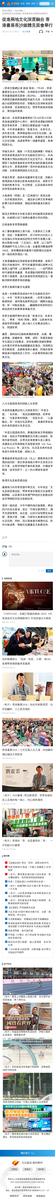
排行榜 (6, 856)
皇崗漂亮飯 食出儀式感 (20, 930)
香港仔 (27, 1169)
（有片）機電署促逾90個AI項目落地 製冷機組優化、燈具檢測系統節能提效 (29, 876)
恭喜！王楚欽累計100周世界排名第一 (26, 881)
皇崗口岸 (15, 4)
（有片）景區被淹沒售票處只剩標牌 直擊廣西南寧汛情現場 (29, 902)
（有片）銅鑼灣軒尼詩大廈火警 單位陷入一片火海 (29, 887)
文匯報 (14, 1169)
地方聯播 (19, 11)
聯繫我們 (14, 1196)
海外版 (41, 1169)
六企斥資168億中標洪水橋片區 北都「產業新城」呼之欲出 (29, 913)
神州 (33, 4)
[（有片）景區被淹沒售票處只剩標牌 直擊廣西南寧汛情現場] (27, 1051)
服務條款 (40, 1196)
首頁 (23, 4)
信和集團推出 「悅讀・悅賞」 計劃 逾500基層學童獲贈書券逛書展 (26, 661)
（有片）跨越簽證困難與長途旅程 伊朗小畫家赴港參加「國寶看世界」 (26, 1033)
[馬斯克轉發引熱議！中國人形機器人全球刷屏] (27, 1086)
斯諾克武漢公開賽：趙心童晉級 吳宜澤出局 (29, 943)
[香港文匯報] (3, 3)
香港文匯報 (7, 11)
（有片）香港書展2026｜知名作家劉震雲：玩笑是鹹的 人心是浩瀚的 (27, 706)
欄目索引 (25, 1153)
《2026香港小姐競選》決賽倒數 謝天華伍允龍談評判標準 (29, 951)
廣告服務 (27, 1196)
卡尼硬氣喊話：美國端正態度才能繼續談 (28, 919)
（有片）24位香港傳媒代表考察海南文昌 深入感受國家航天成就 (29, 894)
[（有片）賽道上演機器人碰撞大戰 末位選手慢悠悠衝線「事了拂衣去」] (27, 981)
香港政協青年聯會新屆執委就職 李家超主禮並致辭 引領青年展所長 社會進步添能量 (29, 925)
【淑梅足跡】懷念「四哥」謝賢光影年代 (28, 863)
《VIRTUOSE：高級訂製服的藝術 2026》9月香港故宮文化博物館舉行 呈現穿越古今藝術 (27, 616)
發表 (49, 571)
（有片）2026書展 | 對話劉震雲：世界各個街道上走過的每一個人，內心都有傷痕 (27, 797)
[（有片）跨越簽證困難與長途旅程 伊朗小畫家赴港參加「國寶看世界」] (27, 1016)
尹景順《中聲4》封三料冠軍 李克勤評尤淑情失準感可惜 (29, 936)
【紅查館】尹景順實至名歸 (21, 907)
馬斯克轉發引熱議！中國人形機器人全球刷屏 (29, 868)
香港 (28, 4)
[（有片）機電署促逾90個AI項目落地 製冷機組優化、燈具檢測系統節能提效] (27, 1118)
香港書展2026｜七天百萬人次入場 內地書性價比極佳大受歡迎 (27, 752)
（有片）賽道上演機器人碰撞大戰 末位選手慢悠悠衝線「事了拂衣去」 (26, 998)
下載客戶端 (44, 4)
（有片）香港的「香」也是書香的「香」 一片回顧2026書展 (27, 843)
